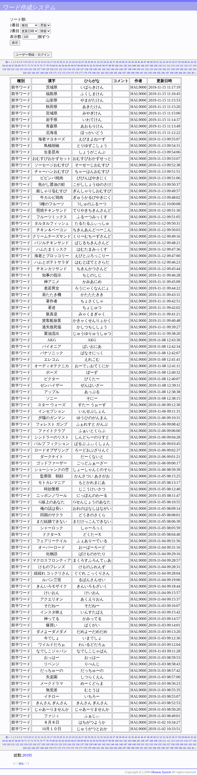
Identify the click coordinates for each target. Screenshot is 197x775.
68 (16, 65)
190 (137, 73)
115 (181, 65)
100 (116, 65)
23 (70, 62)
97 (106, 65)
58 (179, 62)
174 (68, 73)
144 (112, 69)
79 (50, 65)
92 (91, 65)
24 (73, 62)
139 (90, 69)
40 (123, 62)
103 (129, 65)
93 (94, 65)
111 (164, 65)
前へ (8, 62)
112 (168, 65)
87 (75, 65)
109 (155, 65)
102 (125, 65)
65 (7, 65)
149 (134, 69)
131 (56, 69)
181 (98, 73)
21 (64, 62)
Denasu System (161, 772)
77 (44, 65)
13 (39, 62)
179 (89, 73)
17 (51, 62)
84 (66, 65)
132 (60, 69)
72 (28, 65)
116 (186, 65)
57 (176, 62)
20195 (27, 755)
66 (10, 65)
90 (85, 65)
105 (138, 65)
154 (155, 69)
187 (124, 73)
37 (114, 62)
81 (56, 65)
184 (111, 73)
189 (133, 73)
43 (132, 62)
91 (88, 65)
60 (186, 62)
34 (104, 62)
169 (46, 73)
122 (17, 69)
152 (147, 69)
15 (45, 62)
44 (136, 62)
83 (63, 65)
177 (81, 73)
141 (99, 69)
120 (8, 69)
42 (129, 62)
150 (138, 69)
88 (78, 65)
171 (55, 73)
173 (63, 73)
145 (116, 69)
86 (72, 65)
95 (100, 65)
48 (148, 62)
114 (177, 65)
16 (48, 62)
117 (190, 65)
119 (4, 69)
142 (103, 69)
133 (65, 69)
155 (160, 69)
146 (121, 69)
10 (29, 62)
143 (108, 69)
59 (182, 62)
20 (61, 62)
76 (41, 65)
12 (36, 62)
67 (13, 65)
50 (154, 62)
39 (120, 62)
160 (181, 69)
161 (186, 69)
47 (145, 62)
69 (19, 65)
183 (107, 73)
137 (82, 69)
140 (95, 69)
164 (24, 73)
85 (69, 65)
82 (60, 65)
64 (3, 65)
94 (97, 65)
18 (54, 62)
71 (25, 65)
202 (189, 73)
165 (29, 73)
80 (53, 65)
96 (103, 65)
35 (107, 62)
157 (168, 69)
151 (142, 69)
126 (34, 69)
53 (164, 62)
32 (98, 62)
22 (67, 62)
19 (57, 62)
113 (173, 65)
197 (167, 73)
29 (89, 62)
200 (180, 73)
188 (128, 73)
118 (194, 65)
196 (163, 73)
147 (125, 69)
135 (73, 69)
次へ (193, 73)
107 (147, 65)
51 (157, 62)
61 (189, 62)
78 (47, 65)
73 (32, 65)
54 (167, 62)
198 (171, 73)
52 (161, 62)
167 (37, 73)
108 (151, 65)
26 (79, 62)
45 (139, 62)
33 (101, 62)
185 (115, 73)
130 (52, 69)
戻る (21, 763)
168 (42, 73)
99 (113, 65)
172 (59, 73)
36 (111, 62)
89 (81, 65)
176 (76, 73)
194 (154, 73)
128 (43, 69)
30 (92, 62)
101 (121, 65)
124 (26, 69)
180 (94, 73)
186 (120, 73)
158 (173, 69)
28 (86, 62)
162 (190, 69)
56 (173, 62)
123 (21, 69)
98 (110, 65)
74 (35, 65)
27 (82, 62)
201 (184, 73)
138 (86, 69)
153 (151, 69)
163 (194, 69)
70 (22, 65)
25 (76, 62)
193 (150, 73)
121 (13, 69)
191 (141, 73)
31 (95, 62)
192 (146, 73)
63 (195, 62)
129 (47, 69)
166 (33, 73)
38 (117, 62)
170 (50, 73)
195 (158, 73)
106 (142, 65)
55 (170, 62)
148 (129, 69)
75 (38, 65)
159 (177, 69)
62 (192, 62)
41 (126, 62)
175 (72, 73)
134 (69, 69)
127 (39, 69)
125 (30, 69)
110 (160, 65)
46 (142, 62)
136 (78, 69)
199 (176, 73)
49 (151, 62)
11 (32, 62)
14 (42, 62)
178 (85, 73)
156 (164, 69)
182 (102, 73)
